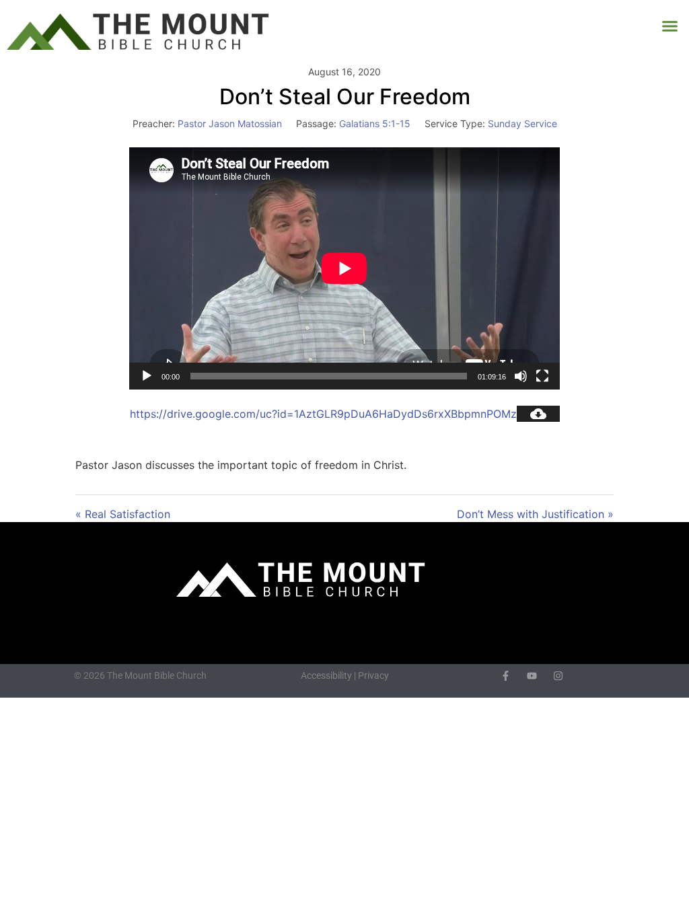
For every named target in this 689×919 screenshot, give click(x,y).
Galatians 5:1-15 (374, 123)
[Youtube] (532, 676)
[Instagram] (558, 676)
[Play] (146, 376)
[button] (670, 26)
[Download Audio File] (538, 414)
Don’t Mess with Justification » (535, 514)
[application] (344, 268)
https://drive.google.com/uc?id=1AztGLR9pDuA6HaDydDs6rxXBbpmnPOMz (323, 413)
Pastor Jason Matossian (230, 123)
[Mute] (521, 376)
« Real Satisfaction (122, 514)
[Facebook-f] (506, 676)
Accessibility (326, 675)
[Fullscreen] (542, 376)
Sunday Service (522, 123)
